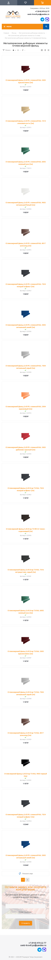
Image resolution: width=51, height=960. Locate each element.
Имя (25, 902)
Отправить (25, 923)
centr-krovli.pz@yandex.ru (38, 14)
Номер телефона (25, 912)
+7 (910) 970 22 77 (42, 11)
